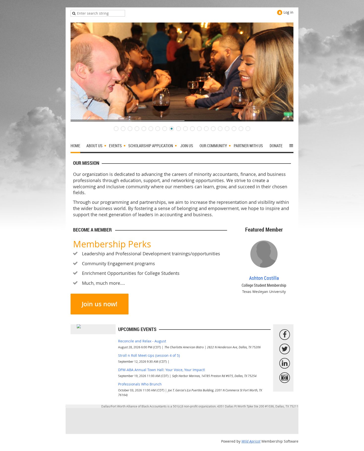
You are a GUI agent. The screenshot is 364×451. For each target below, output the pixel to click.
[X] (284, 349)
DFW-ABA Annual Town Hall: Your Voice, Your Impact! (161, 369)
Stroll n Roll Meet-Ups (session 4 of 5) (149, 355)
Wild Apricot (250, 441)
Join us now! (99, 304)
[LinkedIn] (284, 363)
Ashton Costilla (264, 278)
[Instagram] (284, 377)
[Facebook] (284, 334)
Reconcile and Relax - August (142, 341)
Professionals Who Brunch (140, 384)
